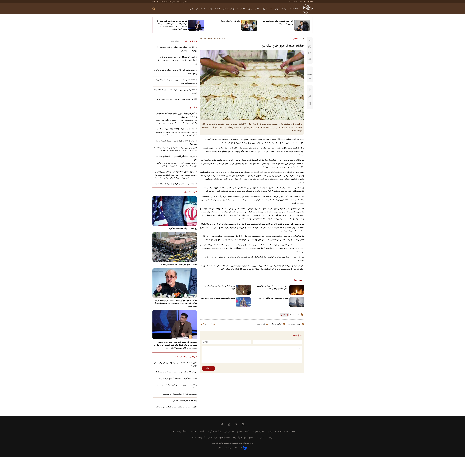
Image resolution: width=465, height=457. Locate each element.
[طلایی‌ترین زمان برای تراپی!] (249, 25)
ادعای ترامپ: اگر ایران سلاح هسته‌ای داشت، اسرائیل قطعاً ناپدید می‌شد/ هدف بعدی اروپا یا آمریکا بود (176, 60)
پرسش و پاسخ (225, 437)
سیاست (284, 8)
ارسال (208, 368)
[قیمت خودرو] (309, 97)
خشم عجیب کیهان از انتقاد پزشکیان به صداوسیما (174, 129)
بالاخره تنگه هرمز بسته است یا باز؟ (185, 400)
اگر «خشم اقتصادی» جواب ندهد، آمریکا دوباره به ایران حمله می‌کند (277, 22)
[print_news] (309, 47)
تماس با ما (165, 1)
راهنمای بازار (241, 8)
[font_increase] (309, 70)
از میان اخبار (299, 280)
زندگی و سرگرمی (228, 8)
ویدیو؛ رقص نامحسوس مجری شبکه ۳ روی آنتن (218, 298)
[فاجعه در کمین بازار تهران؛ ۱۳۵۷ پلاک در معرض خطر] (174, 247)
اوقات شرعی (212, 437)
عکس (257, 8)
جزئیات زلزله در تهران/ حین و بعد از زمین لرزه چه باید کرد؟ (176, 142)
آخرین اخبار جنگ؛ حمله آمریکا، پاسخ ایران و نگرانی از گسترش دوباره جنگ (272, 287)
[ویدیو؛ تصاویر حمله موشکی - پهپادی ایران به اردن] (243, 290)
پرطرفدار (175, 41)
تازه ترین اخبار (190, 41)
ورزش (277, 8)
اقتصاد (217, 8)
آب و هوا (201, 437)
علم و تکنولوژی (267, 8)
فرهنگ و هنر (200, 8)
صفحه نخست (294, 8)
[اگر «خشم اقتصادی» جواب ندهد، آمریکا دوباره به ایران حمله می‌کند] (302, 25)
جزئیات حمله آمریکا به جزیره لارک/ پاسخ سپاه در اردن (176, 158)
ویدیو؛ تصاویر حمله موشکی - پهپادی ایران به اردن (219, 287)
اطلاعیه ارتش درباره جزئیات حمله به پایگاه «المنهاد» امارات (176, 407)
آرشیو (158, 1)
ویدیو (250, 8)
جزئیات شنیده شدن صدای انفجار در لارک (273, 298)
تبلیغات (179, 1)
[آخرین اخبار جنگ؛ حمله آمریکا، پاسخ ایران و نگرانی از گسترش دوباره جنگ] (296, 290)
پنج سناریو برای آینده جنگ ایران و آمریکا (182, 228)
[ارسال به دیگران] (309, 53)
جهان (192, 8)
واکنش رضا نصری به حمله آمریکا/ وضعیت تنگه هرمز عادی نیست (177, 386)
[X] (236, 424)
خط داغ (193, 107)
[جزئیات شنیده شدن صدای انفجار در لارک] (296, 302)
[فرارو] (307, 9)
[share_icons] (309, 59)
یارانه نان (284, 314)
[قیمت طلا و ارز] (309, 90)
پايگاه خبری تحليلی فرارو (228, 443)
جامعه (210, 8)
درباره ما (172, 1)
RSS (153, 1)
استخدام (185, 1)
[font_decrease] (309, 78)
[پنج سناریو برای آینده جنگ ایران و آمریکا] (174, 211)
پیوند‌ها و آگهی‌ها (240, 437)
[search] (153, 9)
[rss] (243, 424)
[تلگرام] (221, 424)
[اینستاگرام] (228, 424)
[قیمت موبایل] (310, 104)
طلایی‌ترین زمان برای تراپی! (230, 21)
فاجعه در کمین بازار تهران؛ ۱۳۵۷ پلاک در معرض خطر (179, 264)
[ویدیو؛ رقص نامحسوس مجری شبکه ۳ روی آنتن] (243, 302)
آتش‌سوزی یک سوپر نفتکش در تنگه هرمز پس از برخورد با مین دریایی (177, 115)
